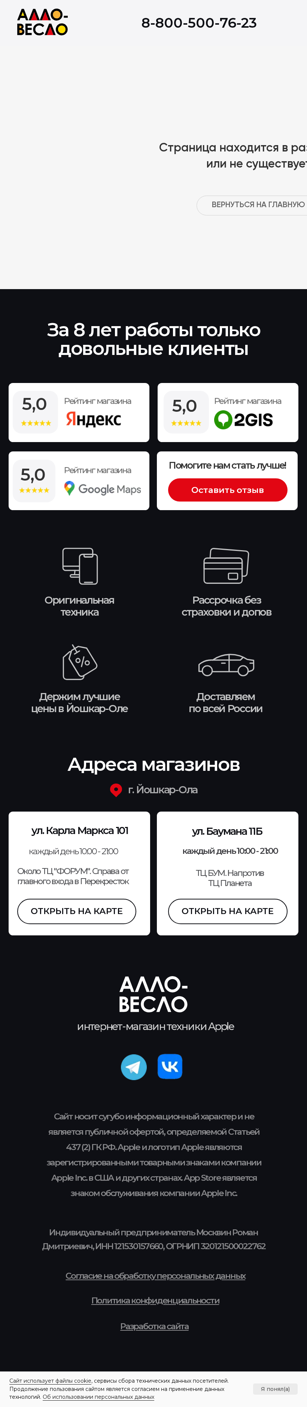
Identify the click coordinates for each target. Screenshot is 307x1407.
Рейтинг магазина (97, 470)
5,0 (33, 474)
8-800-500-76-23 (199, 23)
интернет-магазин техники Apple (155, 1026)
